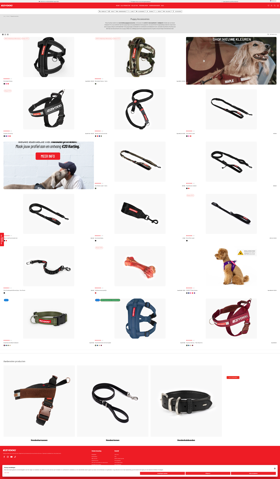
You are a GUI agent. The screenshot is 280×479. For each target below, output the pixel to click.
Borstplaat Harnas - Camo (101, 81)
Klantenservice (95, 460)
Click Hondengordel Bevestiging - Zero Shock (14, 290)
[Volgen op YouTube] (11, 457)
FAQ (115, 456)
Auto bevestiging (99, 238)
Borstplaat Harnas (8, 81)
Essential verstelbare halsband (11, 342)
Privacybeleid (118, 460)
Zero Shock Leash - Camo (101, 185)
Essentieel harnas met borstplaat (103, 342)
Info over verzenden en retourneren (100, 462)
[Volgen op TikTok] (15, 457)
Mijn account (94, 458)
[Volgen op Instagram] (8, 457)
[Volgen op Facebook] (4, 457)
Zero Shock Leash (190, 133)
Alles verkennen (233, 377)
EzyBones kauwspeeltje (101, 290)
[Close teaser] (4, 232)
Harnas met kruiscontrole (101, 133)
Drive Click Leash (190, 238)
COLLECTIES (134, 5)
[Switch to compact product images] (7, 34)
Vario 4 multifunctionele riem (11, 238)
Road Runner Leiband (191, 185)
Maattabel (94, 454)
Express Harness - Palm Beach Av (194, 342)
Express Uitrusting (8, 133)
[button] (275, 1)
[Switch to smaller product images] (5, 34)
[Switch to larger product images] (3, 34)
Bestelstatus (94, 456)
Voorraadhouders (119, 462)
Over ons (117, 454)
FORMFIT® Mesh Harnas (191, 290)
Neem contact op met (119, 458)
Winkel (8, 16)
